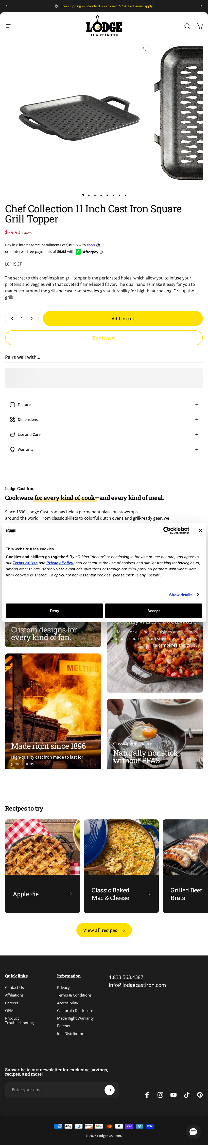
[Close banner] (200, 530)
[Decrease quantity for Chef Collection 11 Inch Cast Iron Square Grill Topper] (11, 318)
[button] (193, 1131)
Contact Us (14, 987)
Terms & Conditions (74, 995)
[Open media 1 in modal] (144, 49)
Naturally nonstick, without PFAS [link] (146, 756)
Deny (54, 611)
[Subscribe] (110, 1090)
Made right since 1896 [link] (48, 746)
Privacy (63, 987)
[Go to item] (83, 195)
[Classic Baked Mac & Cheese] (121, 866)
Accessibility (67, 1003)
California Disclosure (75, 1010)
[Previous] (7, 6)
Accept (153, 611)
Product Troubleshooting (19, 1020)
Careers (11, 1003)
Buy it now (104, 338)
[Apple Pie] (42, 866)
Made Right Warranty (75, 1018)
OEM (9, 1010)
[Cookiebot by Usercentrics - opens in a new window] (167, 530)
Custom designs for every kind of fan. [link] (44, 633)
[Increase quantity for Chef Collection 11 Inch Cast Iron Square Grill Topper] (33, 318)
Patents (63, 1025)
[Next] (200, 6)
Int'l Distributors (71, 1033)
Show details (180, 594)
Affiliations (14, 995)
